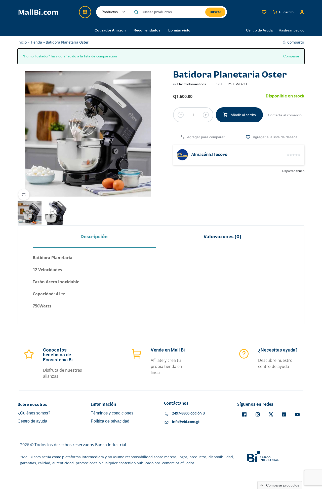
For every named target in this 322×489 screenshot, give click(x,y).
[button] (202, 137)
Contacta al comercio (285, 115)
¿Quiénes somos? (34, 413)
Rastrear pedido (291, 30)
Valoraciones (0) (223, 237)
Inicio (22, 42)
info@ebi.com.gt (185, 421)
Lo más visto (179, 30)
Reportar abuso (293, 171)
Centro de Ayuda (259, 30)
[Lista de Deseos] (264, 12)
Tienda (36, 42)
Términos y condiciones (112, 413)
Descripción (94, 237)
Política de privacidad (110, 421)
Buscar (215, 12)
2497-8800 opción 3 (188, 413)
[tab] (94, 237)
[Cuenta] (301, 12)
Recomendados (147, 30)
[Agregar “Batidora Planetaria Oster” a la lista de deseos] (271, 137)
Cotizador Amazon (110, 30)
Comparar (291, 56)
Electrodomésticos (191, 84)
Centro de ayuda (32, 421)
